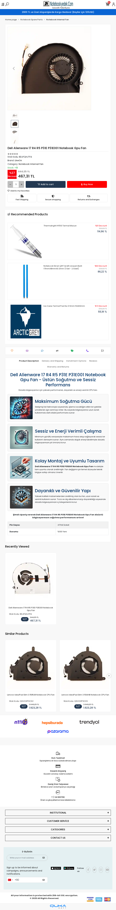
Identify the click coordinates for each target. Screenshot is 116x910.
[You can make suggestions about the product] (103, 351)
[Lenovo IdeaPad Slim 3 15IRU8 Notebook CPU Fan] (31, 666)
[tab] (29, 361)
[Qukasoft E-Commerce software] (58, 906)
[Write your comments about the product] (43, 351)
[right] (109, 676)
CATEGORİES (58, 829)
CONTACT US (58, 837)
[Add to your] (58, 351)
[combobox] (10, 880)
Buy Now (88, 184)
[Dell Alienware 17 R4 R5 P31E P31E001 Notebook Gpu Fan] (31, 579)
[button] (14, 68)
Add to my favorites (19, 190)
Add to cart (47, 184)
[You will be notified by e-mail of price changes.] (73, 351)
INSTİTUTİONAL (58, 812)
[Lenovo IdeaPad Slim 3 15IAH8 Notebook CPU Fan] (85, 666)
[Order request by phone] (88, 351)
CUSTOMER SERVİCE (58, 821)
